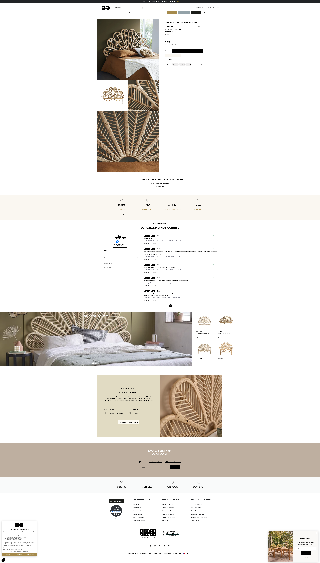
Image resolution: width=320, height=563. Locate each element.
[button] (127, 7)
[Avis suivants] (195, 306)
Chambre (172, 22)
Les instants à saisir (138, 517)
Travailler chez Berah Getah (199, 517)
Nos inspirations (137, 514)
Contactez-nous (116, 501)
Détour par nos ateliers (197, 514)
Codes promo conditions (169, 517)
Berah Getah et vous (139, 520)
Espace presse (195, 520)
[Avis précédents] (167, 305)
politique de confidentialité (173, 462)
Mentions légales (133, 553)
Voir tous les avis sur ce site (120, 247)
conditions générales (156, 462)
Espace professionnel (168, 514)
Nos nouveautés (137, 511)
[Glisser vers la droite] (217, 1)
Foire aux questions (167, 511)
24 (191, 306)
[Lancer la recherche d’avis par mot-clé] (137, 268)
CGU (160, 553)
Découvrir (96, 363)
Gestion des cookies (146, 553)
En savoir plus (121, 214)
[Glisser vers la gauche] (103, 1)
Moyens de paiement (168, 507)
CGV (155, 553)
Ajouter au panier (187, 51)
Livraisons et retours (168, 504)
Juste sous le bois (196, 507)
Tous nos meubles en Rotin (129, 422)
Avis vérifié (216, 235)
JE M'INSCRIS (306, 553)
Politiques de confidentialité (172, 553)
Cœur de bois (195, 511)
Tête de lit (179, 22)
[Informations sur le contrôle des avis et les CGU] (128, 244)
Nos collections (137, 507)
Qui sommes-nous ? (197, 504)
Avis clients (165, 520)
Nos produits (136, 504)
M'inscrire (175, 467)
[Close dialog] (317, 533)
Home (166, 22)
